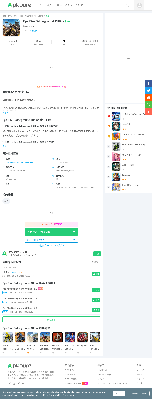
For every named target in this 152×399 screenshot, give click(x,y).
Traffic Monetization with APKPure (112, 383)
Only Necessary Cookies (138, 393)
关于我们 (140, 370)
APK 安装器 (70, 370)
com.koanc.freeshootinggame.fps (19, 162)
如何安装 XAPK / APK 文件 (50, 245)
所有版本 (51, 319)
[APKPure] (19, 5)
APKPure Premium (73, 383)
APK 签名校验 (71, 374)
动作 (16, 15)
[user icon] (139, 5)
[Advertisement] (127, 57)
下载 (97, 253)
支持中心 (140, 383)
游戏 (10, 15)
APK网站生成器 (104, 374)
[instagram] (14, 383)
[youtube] (23, 383)
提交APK (101, 378)
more (67, 162)
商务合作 (140, 378)
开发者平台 (102, 370)
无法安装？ (95, 262)
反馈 (8, 184)
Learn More (69, 394)
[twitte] (18, 383)
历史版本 (34, 30)
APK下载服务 (71, 378)
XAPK (68, 21)
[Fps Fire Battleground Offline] (11, 28)
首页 (4, 15)
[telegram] (9, 383)
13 (57, 179)
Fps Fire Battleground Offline (31, 15)
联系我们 (140, 374)
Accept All (119, 393)
